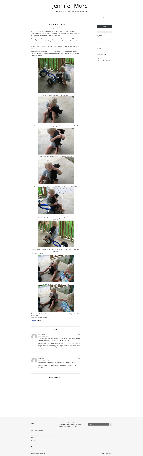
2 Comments (77, 324)
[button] (102, 18)
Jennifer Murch (71, 5)
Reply (79, 334)
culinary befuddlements (102, 54)
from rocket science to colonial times (103, 61)
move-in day (99, 42)
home (40, 18)
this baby (99, 48)
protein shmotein (101, 36)
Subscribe (104, 26)
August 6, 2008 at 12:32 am (43, 360)
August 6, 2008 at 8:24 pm (43, 336)
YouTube (97, 18)
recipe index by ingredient (63, 18)
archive (82, 18)
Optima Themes (42, 453)
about (76, 18)
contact (90, 18)
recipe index (48, 18)
